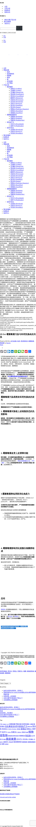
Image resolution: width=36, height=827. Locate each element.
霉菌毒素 (31, 341)
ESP (4, 37)
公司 (8, 724)
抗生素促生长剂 (11, 726)
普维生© (29, 729)
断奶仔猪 (30, 726)
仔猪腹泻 (4, 724)
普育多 (9, 732)
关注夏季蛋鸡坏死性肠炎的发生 (17, 376)
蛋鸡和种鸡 (24, 341)
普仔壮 (10, 729)
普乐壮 (10, 671)
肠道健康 (11, 738)
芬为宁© (19, 739)
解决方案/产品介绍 (10, 19)
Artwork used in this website (8, 797)
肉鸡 (18, 341)
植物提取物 (30, 671)
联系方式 (7, 12)
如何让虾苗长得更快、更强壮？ (13, 690)
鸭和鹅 (2, 343)
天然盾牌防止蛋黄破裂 (10, 700)
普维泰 (18, 729)
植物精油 (22, 736)
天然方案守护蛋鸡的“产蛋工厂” (13, 698)
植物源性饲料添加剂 (13, 735)
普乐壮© (10, 616)
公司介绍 (7, 8)
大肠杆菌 (32, 724)
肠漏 (4, 739)
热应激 (28, 736)
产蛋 (1, 724)
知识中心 (7, 23)
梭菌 (24, 671)
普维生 (17, 616)
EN (4, 35)
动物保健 (12, 724)
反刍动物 (14, 341)
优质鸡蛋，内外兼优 (9, 696)
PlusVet (8, 343)
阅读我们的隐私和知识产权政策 (10, 794)
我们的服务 (7, 21)
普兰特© (14, 729)
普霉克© (3, 609)
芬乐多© (25, 739)
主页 (6, 6)
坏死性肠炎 (3, 671)
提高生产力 (22, 726)
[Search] (19, 28)
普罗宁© (5, 732)
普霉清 (24, 732)
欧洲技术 (7, 10)
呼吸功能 (19, 724)
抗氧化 (2, 726)
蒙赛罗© (6, 742)
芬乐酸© (31, 739)
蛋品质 (11, 742)
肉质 (32, 735)
